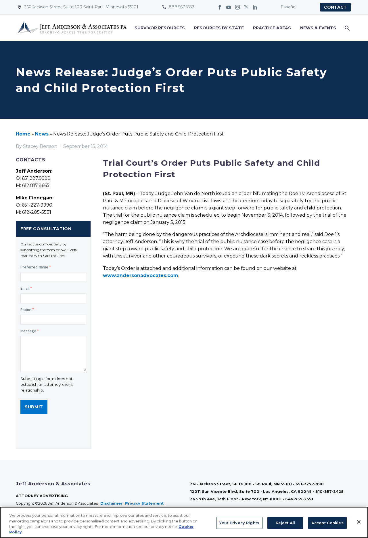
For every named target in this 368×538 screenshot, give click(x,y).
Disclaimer (111, 503)
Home (23, 134)
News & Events (318, 27)
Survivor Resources (160, 27)
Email (26, 288)
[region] (184, 522)
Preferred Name (35, 267)
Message (29, 330)
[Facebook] (219, 7)
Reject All (285, 522)
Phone (27, 309)
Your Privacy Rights (239, 522)
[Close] (358, 522)
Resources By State (219, 27)
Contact (335, 7)
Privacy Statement (144, 503)
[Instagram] (237, 7)
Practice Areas (272, 27)
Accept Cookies (327, 522)
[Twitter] (246, 7)
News (42, 134)
